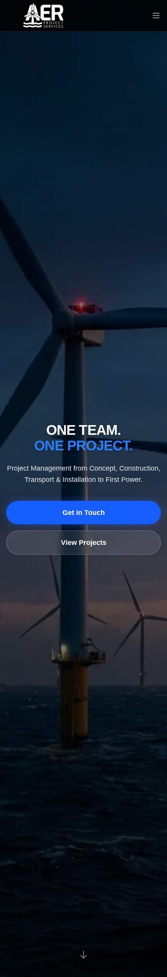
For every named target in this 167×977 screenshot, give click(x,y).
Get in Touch (84, 513)
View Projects (83, 542)
